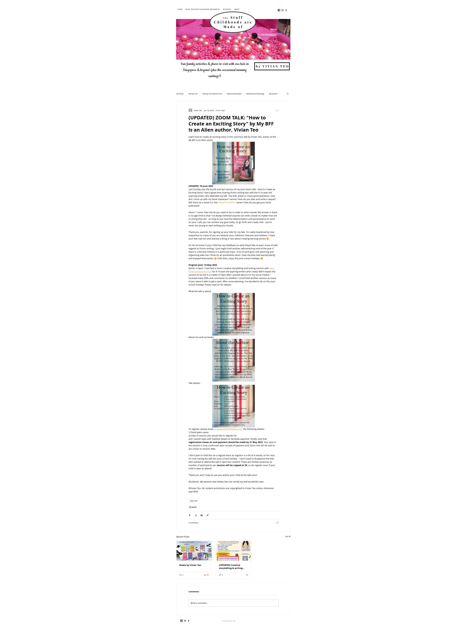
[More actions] (277, 110)
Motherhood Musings (255, 93)
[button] (287, 94)
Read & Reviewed (234, 93)
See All (288, 536)
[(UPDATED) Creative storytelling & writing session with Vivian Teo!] (233, 551)
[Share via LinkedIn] (201, 515)
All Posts (180, 93)
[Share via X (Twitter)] (195, 515)
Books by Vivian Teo (190, 565)
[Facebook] (279, 10)
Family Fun (193, 93)
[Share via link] (207, 515)
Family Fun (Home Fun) (212, 93)
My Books (273, 93)
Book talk (193, 501)
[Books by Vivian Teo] (194, 551)
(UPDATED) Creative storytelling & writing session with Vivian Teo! (232, 567)
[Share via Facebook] (190, 515)
